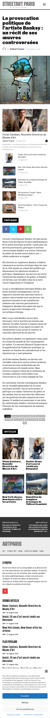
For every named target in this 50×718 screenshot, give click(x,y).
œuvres (8, 419)
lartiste (41, 416)
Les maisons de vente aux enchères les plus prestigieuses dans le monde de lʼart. (38, 528)
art (41, 253)
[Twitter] (13, 229)
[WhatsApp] (28, 229)
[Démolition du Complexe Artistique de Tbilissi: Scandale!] (37, 484)
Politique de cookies (13, 715)
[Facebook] (6, 229)
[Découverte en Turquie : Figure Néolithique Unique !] (9, 196)
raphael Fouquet (17, 49)
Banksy (15, 416)
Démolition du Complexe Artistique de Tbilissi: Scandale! (36, 501)
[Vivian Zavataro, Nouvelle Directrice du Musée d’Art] (13, 448)
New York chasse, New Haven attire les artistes (12, 499)
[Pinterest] (20, 229)
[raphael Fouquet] (4, 49)
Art (4, 130)
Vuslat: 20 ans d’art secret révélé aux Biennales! (34, 465)
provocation (31, 419)
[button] (46, 671)
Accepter (25, 696)
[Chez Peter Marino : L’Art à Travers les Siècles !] (9, 208)
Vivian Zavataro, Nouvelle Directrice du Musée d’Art (11, 465)
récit (41, 419)
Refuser (25, 702)
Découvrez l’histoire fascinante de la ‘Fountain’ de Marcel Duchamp (11, 528)
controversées (27, 416)
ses (24, 423)
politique (18, 419)
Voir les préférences (25, 709)
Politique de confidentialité (33, 715)
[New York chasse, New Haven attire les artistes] (13, 484)
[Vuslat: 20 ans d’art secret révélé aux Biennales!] (37, 448)
